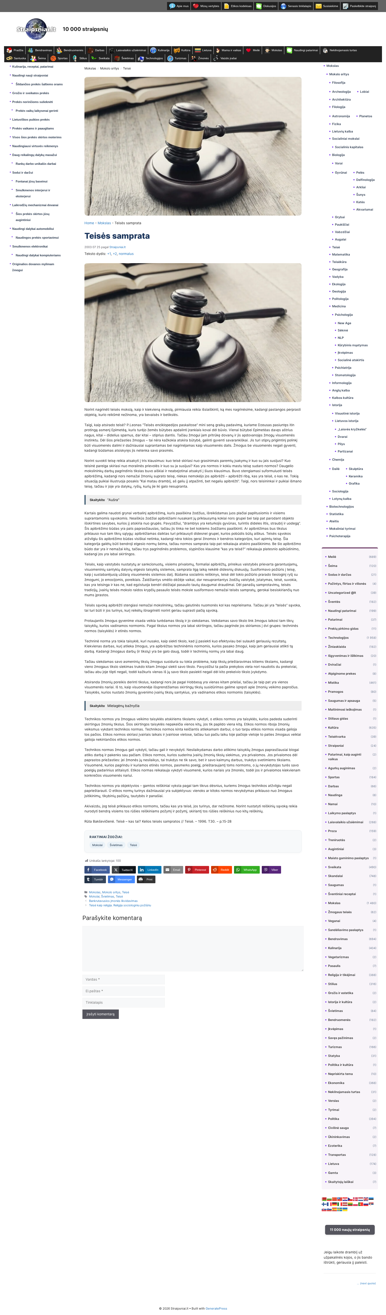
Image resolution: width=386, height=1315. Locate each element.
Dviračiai (334, 664)
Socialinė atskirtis (351, 360)
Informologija (342, 383)
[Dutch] (360, 1199)
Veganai (334, 921)
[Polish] (355, 1204)
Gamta (333, 1173)
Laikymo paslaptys (342, 813)
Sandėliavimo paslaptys (345, 930)
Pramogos (335, 692)
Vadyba (338, 277)
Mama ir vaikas (231, 50)
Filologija (338, 107)
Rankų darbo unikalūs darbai (36, 163)
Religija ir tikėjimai (341, 975)
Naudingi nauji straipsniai (30, 75)
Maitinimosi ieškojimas (345, 709)
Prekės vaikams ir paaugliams (33, 128)
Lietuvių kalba (342, 131)
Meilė (256, 50)
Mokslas (277, 50)
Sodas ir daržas (339, 575)
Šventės (334, 602)
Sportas (63, 58)
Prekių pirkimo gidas (343, 629)
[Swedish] (340, 1209)
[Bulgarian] (329, 1199)
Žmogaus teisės (340, 912)
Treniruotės (336, 840)
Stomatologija (345, 375)
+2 (115, 254)
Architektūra (341, 99)
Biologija (338, 155)
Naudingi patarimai (306, 50)
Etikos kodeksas (241, 6)
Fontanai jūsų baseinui (31, 181)
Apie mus (183, 6)
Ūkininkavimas (339, 1137)
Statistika (336, 514)
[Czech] (350, 1199)
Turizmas (180, 58)
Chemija (338, 459)
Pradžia (18, 50)
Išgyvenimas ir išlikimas (345, 656)
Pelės (360, 172)
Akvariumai (364, 209)
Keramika (356, 476)
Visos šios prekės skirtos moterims (37, 137)
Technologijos (154, 58)
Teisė (127, 68)
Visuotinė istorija (347, 413)
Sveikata (104, 58)
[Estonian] (371, 1199)
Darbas (99, 50)
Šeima (42, 58)
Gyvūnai (341, 172)
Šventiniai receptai (342, 894)
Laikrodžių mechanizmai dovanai (35, 205)
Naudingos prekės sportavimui (37, 237)
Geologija (339, 291)
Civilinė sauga (338, 1128)
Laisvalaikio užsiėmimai (131, 50)
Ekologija (339, 284)
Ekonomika (336, 1083)
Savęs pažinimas (340, 1038)
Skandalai (335, 876)
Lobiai (364, 92)
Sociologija (340, 491)
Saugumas (336, 885)
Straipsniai (336, 746)
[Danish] (355, 1199)
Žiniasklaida (337, 647)
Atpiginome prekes (342, 673)
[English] (366, 1199)
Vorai (339, 163)
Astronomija (341, 116)
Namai (333, 804)
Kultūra (185, 50)
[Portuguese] (360, 1204)
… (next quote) (366, 1283)
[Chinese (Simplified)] (334, 1199)
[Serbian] (371, 1204)
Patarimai (335, 619)
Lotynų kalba (341, 499)
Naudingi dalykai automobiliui (33, 228)
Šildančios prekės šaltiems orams (39, 84)
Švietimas (127, 58)
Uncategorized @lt (342, 593)
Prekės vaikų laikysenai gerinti (37, 110)
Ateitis (334, 521)
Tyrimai (333, 1110)
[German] (334, 1204)
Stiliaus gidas (338, 718)
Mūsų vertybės (209, 6)
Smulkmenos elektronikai (30, 246)
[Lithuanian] (350, 1204)
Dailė (336, 469)
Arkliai (361, 187)
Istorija (337, 405)
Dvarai (342, 437)
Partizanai (345, 451)
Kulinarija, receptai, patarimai (32, 66)
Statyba (334, 1056)
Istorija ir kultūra (340, 1002)
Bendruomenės (73, 50)
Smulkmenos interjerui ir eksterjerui (33, 193)
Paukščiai (342, 224)
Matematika (341, 254)
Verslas (333, 1101)
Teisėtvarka (337, 736)
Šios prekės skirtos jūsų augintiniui (32, 217)
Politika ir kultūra (340, 1065)
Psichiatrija (343, 368)
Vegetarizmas (338, 957)
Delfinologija (365, 180)
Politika (333, 1119)
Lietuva (206, 50)
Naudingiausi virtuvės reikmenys (35, 146)
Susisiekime (330, 6)
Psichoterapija (339, 536)
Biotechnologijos (341, 506)
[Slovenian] (329, 1209)
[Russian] (366, 1204)
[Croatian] (345, 1199)
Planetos (365, 116)
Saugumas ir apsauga (344, 701)
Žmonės (203, 58)
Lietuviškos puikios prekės (31, 119)
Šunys (360, 195)
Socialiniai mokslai (345, 139)
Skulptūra (356, 469)
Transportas (337, 1155)
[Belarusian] (324, 1199)
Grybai (340, 217)
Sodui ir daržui (22, 172)
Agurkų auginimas (341, 768)
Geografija (340, 269)
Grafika (354, 483)
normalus (126, 254)
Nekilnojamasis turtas (343, 50)
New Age (344, 323)
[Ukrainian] (345, 1209)
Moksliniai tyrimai (342, 529)
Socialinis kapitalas (349, 147)
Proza (332, 831)
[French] (329, 1204)
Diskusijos (269, 6)
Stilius (83, 58)
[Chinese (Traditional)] (340, 1199)
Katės (360, 202)
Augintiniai (336, 849)
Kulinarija (163, 50)
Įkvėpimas (345, 352)
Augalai (340, 239)
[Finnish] (324, 1204)
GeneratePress (216, 1308)
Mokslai (97, 845)
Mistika (333, 682)
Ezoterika (335, 1146)
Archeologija (341, 92)
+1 (109, 254)
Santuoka (20, 58)
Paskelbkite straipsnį (363, 6)
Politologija (340, 299)
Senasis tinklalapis (299, 6)
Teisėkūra (339, 262)
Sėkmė (343, 330)
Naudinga (335, 795)
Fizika (336, 124)
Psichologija (344, 315)
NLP (341, 338)
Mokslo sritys (109, 68)
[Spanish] (334, 1209)
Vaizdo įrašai (229, 58)
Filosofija (338, 83)
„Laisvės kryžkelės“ (352, 429)
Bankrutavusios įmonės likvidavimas (113, 900)
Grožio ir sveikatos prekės (30, 93)
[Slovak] (324, 1209)
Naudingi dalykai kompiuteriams (38, 255)
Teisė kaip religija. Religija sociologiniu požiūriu (120, 905)
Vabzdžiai (342, 232)
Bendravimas (43, 50)
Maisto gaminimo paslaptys (348, 858)
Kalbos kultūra (342, 398)
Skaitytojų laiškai (340, 1182)
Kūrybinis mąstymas (353, 345)
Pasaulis (334, 966)
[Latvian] (345, 1204)
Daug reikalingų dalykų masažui (34, 155)
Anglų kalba (341, 390)
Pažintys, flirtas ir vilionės (347, 584)
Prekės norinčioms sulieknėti (32, 102)
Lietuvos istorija (346, 421)
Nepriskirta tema (340, 1074)
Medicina (339, 306)
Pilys (341, 444)
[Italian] (340, 1204)
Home (89, 223)
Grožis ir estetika (340, 993)
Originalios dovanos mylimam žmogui (33, 267)
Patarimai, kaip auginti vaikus (344, 757)
